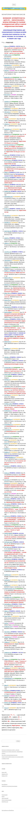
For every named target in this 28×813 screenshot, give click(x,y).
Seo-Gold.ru (7, 499)
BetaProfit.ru (7, 77)
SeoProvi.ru (7, 516)
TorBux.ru (6, 642)
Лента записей (5, 798)
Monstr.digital (7, 312)
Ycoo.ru (6, 708)
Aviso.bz (6, 70)
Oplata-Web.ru (8, 360)
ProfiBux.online (8, 404)
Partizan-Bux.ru (8, 367)
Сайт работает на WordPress (8, 810)
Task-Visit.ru (7, 632)
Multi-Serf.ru (7, 341)
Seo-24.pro (7, 480)
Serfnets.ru (7, 585)
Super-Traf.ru (7, 616)
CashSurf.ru (7, 108)
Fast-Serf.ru (7, 215)
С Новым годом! (5, 758)
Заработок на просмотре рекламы (9, 786)
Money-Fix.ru (7, 300)
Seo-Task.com (7, 547)
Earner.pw (6, 155)
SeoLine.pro (7, 507)
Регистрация (4, 794)
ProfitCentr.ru (7, 410)
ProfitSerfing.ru (8, 419)
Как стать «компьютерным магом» (9, 755)
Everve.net (7, 177)
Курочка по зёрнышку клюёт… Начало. (10, 750)
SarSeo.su (6, 473)
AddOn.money (7, 55)
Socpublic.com (7, 597)
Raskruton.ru (7, 436)
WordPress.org (5, 801)
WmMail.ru (7, 690)
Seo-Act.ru (6, 483)
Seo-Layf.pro (7, 504)
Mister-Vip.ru (7, 293)
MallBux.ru (7, 271)
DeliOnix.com (7, 134)
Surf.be (6, 623)
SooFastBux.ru (7, 604)
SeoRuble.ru (7, 524)
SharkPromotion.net (9, 588)
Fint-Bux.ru (7, 222)
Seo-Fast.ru (7, 493)
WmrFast (6, 695)
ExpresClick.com (8, 196)
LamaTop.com (7, 252)
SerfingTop (7, 580)
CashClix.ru (7, 101)
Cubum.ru (6, 124)
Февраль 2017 (5, 774)
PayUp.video (7, 374)
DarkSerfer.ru (7, 129)
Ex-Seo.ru (6, 208)
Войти (3, 796)
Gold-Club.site (7, 231)
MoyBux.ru (7, 319)
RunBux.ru (6, 452)
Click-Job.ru (7, 112)
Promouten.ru (7, 429)
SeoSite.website (8, 533)
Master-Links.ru (8, 277)
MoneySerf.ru (7, 307)
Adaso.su (6, 46)
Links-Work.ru (7, 260)
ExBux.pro (6, 184)
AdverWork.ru (7, 65)
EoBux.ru (6, 172)
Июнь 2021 (4, 772)
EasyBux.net (7, 165)
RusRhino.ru (12, 457)
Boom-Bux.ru (7, 86)
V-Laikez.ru (7, 668)
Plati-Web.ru (7, 386)
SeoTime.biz (7, 550)
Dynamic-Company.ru (9, 144)
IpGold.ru (6, 238)
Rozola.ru (6, 443)
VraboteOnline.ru (8, 678)
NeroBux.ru (7, 348)
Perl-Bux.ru (7, 379)
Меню (14, 4)
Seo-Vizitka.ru (7, 559)
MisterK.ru (6, 284)
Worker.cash (7, 702)
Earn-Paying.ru (8, 160)
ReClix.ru (6, 440)
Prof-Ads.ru (7, 395)
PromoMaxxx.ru (8, 424)
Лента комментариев (6, 800)
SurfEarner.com (8, 626)
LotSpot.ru (7, 267)
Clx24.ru (6, 119)
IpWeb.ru (6, 243)
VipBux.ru (6, 659)
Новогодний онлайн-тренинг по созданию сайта (12, 756)
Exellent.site (7, 191)
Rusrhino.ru (7, 466)
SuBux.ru (6, 611)
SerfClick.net (7, 575)
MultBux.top (7, 326)
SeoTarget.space (8, 542)
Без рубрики (4, 784)
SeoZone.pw (7, 569)
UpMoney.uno (7, 652)
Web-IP (6, 685)
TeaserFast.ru (7, 637)
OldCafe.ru (7, 357)
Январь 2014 (4, 775)
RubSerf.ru (7, 448)
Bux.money (7, 94)
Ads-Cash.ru (7, 58)
